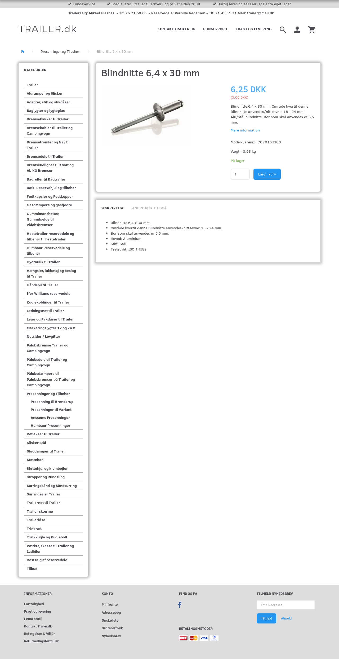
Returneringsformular (41, 641)
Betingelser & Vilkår (39, 633)
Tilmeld (266, 618)
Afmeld (286, 618)
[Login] (297, 29)
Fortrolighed (34, 603)
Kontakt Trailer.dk (176, 28)
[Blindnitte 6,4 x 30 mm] (146, 116)
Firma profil (215, 28)
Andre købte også (149, 207)
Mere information (245, 130)
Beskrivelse (112, 207)
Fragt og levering (254, 28)
